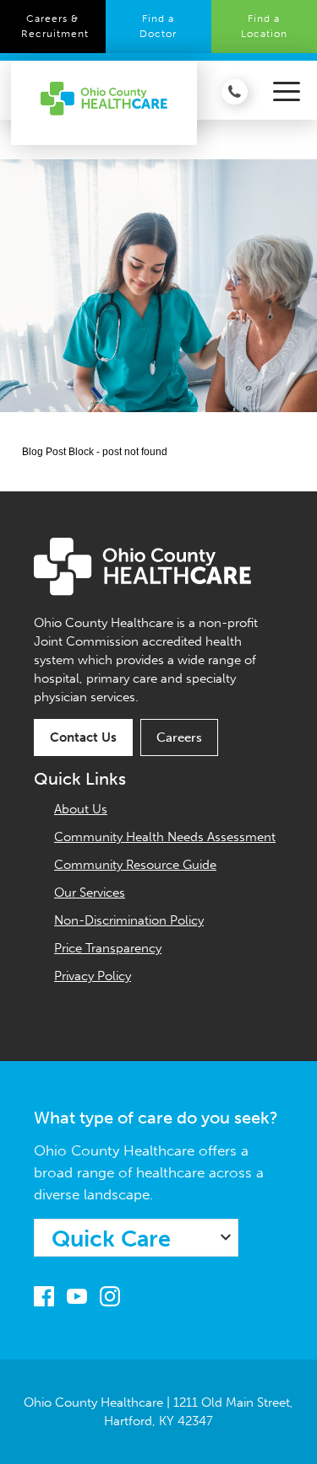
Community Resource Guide (135, 864)
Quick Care (111, 1238)
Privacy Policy (92, 976)
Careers (179, 737)
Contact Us (83, 737)
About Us (80, 809)
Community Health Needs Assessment (165, 837)
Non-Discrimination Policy (129, 920)
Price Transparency (107, 948)
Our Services (89, 892)
